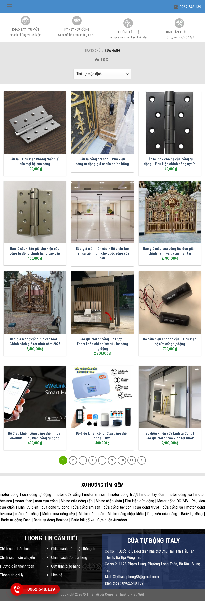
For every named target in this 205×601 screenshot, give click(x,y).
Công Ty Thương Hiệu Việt (124, 594)
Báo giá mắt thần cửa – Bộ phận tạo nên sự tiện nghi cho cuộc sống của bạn (102, 253)
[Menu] (10, 6)
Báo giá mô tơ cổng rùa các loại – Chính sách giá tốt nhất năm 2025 (35, 341)
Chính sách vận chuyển (17, 557)
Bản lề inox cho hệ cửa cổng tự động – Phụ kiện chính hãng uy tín (170, 161)
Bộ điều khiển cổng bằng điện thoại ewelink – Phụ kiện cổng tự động (35, 435)
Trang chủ (92, 50)
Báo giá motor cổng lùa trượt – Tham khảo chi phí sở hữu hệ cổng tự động (102, 344)
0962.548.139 (190, 7)
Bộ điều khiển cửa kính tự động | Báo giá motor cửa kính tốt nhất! (170, 435)
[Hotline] (17, 589)
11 (132, 460)
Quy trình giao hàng (65, 566)
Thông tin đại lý (12, 575)
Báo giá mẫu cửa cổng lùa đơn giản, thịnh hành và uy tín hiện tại (170, 251)
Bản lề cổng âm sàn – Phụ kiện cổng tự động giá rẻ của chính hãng (102, 161)
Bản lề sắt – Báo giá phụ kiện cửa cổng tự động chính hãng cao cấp (35, 251)
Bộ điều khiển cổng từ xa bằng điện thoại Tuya (102, 435)
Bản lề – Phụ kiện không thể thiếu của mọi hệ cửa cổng (35, 161)
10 (122, 460)
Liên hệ (56, 575)
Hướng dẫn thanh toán (17, 566)
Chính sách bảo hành (16, 548)
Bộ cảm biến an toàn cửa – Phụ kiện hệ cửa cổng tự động (169, 341)
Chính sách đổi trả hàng (69, 557)
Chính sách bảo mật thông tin (73, 548)
